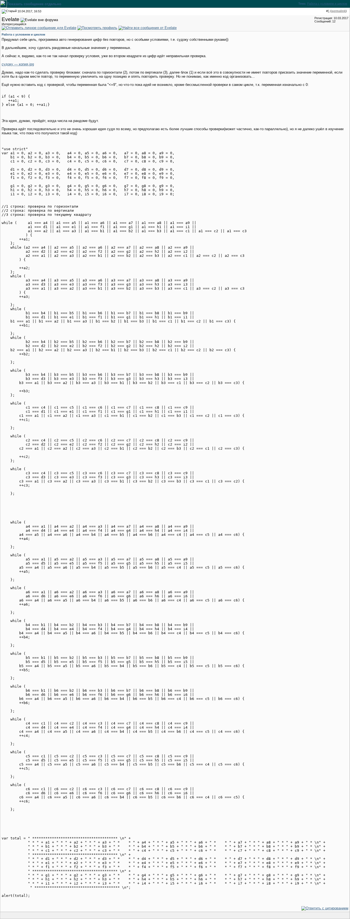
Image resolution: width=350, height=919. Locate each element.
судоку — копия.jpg (18, 64)
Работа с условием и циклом (327, 3)
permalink (338, 11)
